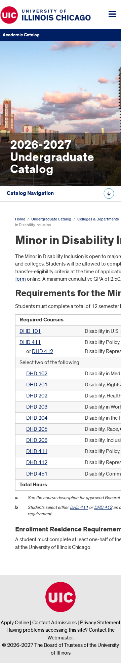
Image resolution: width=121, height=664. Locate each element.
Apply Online (15, 622)
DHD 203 (36, 407)
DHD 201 (36, 384)
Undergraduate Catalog (51, 219)
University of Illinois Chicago (60, 597)
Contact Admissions (54, 622)
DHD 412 (42, 351)
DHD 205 (36, 429)
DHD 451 (36, 473)
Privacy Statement (100, 622)
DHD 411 (30, 342)
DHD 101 (30, 331)
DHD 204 (36, 418)
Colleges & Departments (98, 219)
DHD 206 (36, 440)
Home (20, 219)
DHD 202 (36, 395)
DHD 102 (36, 373)
